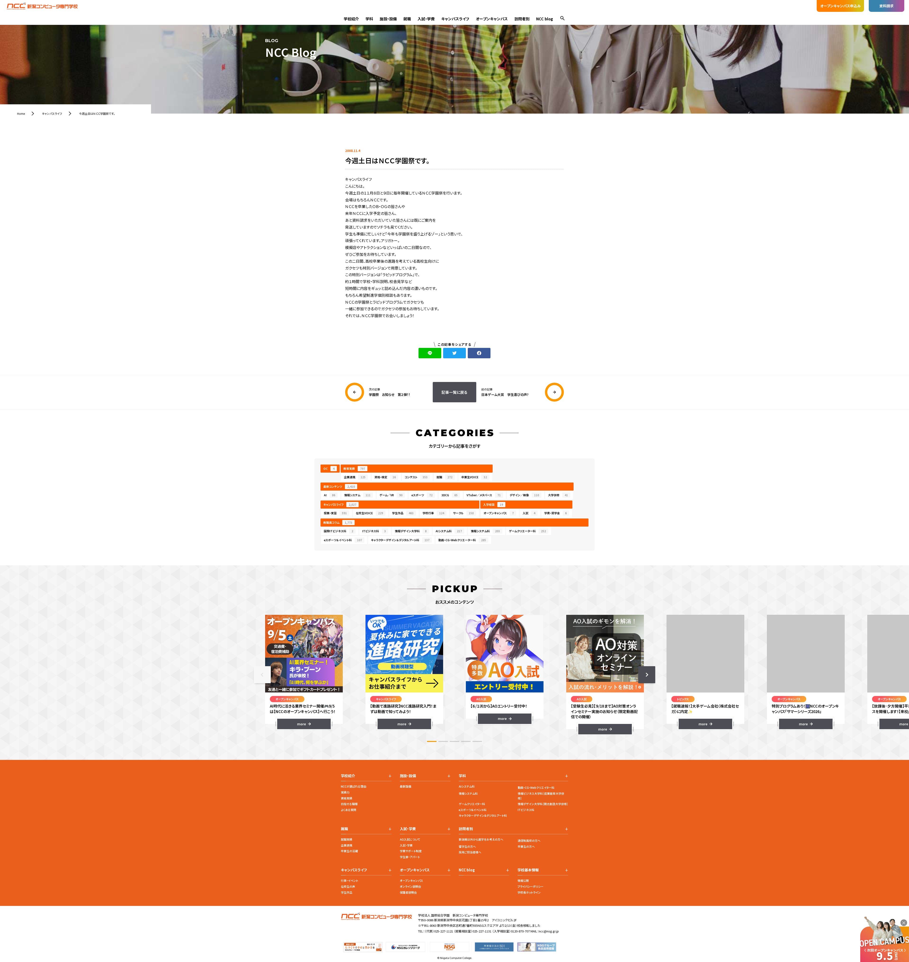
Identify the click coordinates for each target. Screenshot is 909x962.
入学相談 (493, 504)
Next (646, 674)
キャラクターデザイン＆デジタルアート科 (400, 540)
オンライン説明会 (410, 886)
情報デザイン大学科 (411, 531)
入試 (529, 513)
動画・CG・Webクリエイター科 (536, 787)
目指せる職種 (349, 804)
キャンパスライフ (455, 19)
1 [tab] (432, 741)
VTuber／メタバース (484, 495)
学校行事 (433, 513)
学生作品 (403, 513)
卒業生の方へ (526, 846)
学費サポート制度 (411, 851)
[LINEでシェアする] (430, 353)
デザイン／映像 (524, 495)
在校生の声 (348, 886)
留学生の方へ (467, 846)
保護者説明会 (408, 892)
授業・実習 (335, 513)
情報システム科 (485, 531)
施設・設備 (388, 19)
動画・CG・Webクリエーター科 (462, 540)
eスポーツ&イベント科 (472, 810)
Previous (262, 674)
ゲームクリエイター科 (472, 804)
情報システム (357, 495)
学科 (369, 19)
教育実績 (354, 468)
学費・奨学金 (555, 513)
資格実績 (346, 798)
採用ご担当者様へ (470, 852)
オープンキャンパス (492, 19)
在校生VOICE (369, 513)
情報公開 (523, 880)
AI (329, 495)
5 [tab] (477, 741)
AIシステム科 (449, 531)
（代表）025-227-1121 (439, 931)
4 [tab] (466, 741)
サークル (463, 513)
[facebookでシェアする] (479, 353)
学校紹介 (351, 19)
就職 (407, 19)
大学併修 (558, 495)
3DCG (449, 495)
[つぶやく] (454, 353)
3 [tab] (454, 741)
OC (328, 468)
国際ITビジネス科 (338, 531)
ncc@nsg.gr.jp (549, 931)
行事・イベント (349, 880)
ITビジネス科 (374, 531)
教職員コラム (337, 522)
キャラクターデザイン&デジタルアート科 (483, 815)
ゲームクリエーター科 (527, 531)
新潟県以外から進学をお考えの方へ (481, 839)
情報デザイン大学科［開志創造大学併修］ (543, 804)
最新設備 (405, 786)
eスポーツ (421, 495)
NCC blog (544, 19)
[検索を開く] (562, 18)
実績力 (345, 792)
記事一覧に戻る (454, 392)
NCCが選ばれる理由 (353, 786)
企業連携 (354, 477)
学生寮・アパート (410, 857)
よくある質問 (348, 810)
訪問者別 (522, 19)
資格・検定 (385, 477)
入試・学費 (426, 19)
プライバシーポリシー (530, 886)
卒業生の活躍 (349, 851)
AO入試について (410, 839)
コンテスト (416, 477)
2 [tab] (443, 741)
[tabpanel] (304, 672)
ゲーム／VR (390, 495)
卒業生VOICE (474, 477)
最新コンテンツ (339, 486)
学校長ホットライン (529, 892)
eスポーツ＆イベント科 (343, 540)
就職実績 (346, 839)
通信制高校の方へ (529, 840)
